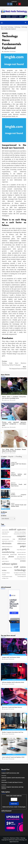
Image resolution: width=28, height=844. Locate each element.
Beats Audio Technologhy (17, 807)
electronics (6, 543)
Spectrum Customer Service (7, 567)
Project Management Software (20, 558)
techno (4, 570)
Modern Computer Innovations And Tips (18, 495)
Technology (17, 27)
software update (9, 564)
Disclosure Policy (14, 838)
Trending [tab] (18, 457)
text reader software (6, 572)
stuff (16, 567)
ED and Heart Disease (22, 541)
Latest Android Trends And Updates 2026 (18, 505)
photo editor (4, 558)
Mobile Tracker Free (22, 554)
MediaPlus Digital (13, 554)
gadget (23, 546)
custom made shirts (5, 539)
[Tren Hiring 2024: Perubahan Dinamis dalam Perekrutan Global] (14, 439)
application (21, 529)
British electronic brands (6, 536)
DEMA (14, 539)
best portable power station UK (20, 533)
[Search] (25, 22)
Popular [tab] (11, 457)
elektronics (21, 543)
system (23, 567)
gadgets (5, 549)
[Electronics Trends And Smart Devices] (5, 484)
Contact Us (6, 838)
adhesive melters (5, 529)
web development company (7, 576)
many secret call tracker (21, 552)
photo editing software (21, 556)
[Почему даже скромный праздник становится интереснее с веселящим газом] (14, 411)
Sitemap (23, 838)
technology (20, 570)
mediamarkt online (5, 554)
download (22, 539)
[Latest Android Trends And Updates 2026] (5, 505)
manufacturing (8, 552)
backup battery (5, 533)
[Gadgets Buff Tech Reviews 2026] (5, 464)
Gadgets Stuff (14, 462)
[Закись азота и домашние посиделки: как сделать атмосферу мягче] (14, 386)
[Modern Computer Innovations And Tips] (5, 494)
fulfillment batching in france (7, 546)
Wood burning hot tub (22, 576)
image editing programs (21, 549)
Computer (13, 493)
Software (13, 472)
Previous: (14, 363)
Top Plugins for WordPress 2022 (20, 572)
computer (21, 536)
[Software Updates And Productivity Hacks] (5, 474)
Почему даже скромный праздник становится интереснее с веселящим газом (14, 423)
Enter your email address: (14, 801)
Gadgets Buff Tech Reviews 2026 (18, 464)
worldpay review (5, 578)
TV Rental (4, 574)
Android (12, 503)
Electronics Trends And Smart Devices (18, 485)
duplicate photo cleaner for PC (7, 541)
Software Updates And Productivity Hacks (18, 474)
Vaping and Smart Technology (20, 574)
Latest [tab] (4, 457)
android (12, 529)
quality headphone (5, 561)
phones (11, 556)
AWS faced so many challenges (20, 532)
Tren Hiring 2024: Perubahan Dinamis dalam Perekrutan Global (14, 450)
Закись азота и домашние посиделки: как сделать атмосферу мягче (14, 397)
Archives (3, 515)
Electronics (4, 703)
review (23, 561)
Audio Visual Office (5, 532)
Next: (17, 367)
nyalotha (3, 556)
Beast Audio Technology (7, 27)
